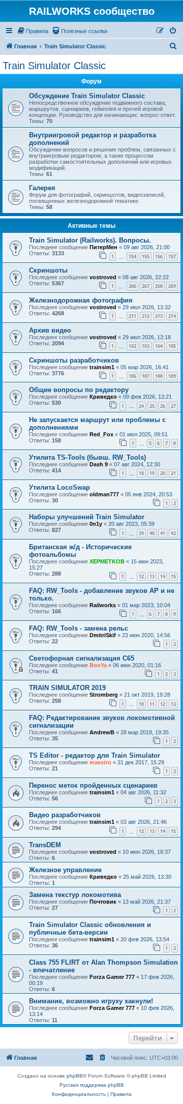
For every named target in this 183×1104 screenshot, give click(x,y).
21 (173, 473)
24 (141, 406)
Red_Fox (101, 434)
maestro (100, 762)
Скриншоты (48, 270)
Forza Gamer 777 (112, 977)
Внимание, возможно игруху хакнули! (91, 1001)
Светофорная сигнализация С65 (81, 658)
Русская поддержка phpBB (91, 1085)
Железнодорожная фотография (81, 300)
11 (152, 704)
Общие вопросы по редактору (79, 390)
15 (173, 576)
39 (141, 533)
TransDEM (45, 845)
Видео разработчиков (65, 815)
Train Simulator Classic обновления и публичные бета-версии (90, 928)
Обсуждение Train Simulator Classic (87, 96)
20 (162, 473)
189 (172, 376)
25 (152, 406)
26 (162, 406)
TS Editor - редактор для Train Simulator (94, 755)
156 (159, 256)
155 (145, 256)
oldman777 (104, 494)
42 (173, 533)
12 (141, 576)
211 (132, 316)
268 (159, 286)
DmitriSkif (102, 635)
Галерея (42, 188)
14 (162, 576)
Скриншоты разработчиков (74, 360)
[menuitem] (32, 31)
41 (162, 533)
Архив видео (50, 330)
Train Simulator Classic (54, 65)
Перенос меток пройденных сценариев (93, 785)
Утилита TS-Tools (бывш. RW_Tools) (87, 457)
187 (145, 376)
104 (159, 346)
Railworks (102, 605)
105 (172, 346)
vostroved (102, 277)
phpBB (75, 1076)
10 (141, 704)
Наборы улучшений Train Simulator (86, 517)
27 (173, 406)
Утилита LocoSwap (59, 487)
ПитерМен (103, 247)
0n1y (95, 524)
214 (172, 316)
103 (145, 346)
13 (152, 576)
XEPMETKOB (107, 561)
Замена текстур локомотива (75, 895)
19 (152, 473)
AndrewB (101, 732)
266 (132, 286)
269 (172, 286)
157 (172, 256)
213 (159, 316)
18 (141, 473)
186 (132, 376)
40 (152, 533)
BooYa (98, 665)
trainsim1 (101, 367)
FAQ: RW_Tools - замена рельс (78, 628)
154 (132, 256)
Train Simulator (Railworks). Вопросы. (90, 240)
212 (145, 316)
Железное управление (65, 870)
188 (159, 376)
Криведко (103, 397)
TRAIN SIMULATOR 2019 (67, 688)
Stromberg (103, 695)
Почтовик (102, 902)
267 (145, 286)
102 (132, 346)
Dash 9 (98, 464)
